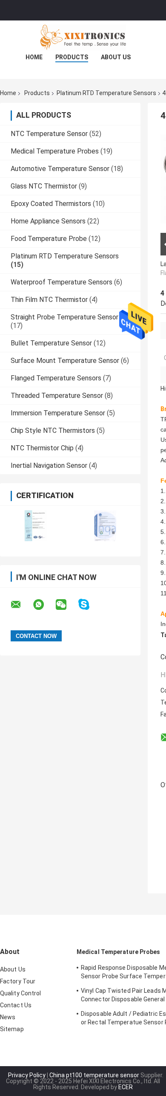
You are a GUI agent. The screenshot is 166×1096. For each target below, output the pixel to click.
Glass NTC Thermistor (44, 186)
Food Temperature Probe (49, 239)
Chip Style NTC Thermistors (53, 430)
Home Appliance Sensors (48, 221)
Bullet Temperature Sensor (51, 343)
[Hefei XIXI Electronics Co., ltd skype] (89, 604)
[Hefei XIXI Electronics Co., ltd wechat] (66, 605)
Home (34, 57)
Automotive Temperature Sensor (60, 169)
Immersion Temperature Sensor (58, 413)
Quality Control (20, 993)
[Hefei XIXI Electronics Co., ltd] (83, 37)
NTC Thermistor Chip (42, 448)
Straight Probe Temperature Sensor (64, 317)
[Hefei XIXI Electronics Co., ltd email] (21, 605)
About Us (116, 57)
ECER (125, 1087)
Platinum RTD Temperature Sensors (106, 93)
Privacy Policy (27, 1075)
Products (71, 57)
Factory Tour (17, 981)
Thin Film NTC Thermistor (49, 300)
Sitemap (12, 1029)
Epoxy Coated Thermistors (51, 204)
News (7, 1017)
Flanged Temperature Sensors (56, 378)
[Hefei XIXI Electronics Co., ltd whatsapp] (43, 605)
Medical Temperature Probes (55, 151)
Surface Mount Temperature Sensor (65, 361)
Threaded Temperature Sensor (57, 395)
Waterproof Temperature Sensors (61, 282)
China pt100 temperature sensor (94, 1075)
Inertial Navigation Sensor (49, 465)
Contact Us (15, 1005)
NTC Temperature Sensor (49, 134)
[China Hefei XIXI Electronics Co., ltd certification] (35, 525)
